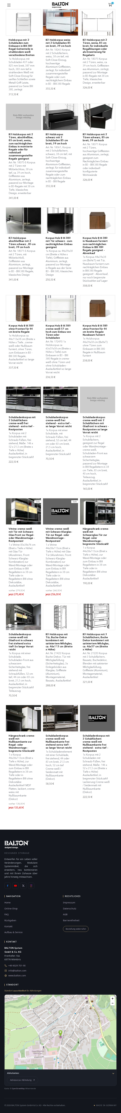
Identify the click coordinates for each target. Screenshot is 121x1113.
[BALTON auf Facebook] (7, 886)
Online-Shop (11, 908)
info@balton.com (17, 970)
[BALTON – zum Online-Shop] (16, 844)
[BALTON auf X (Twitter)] (23, 886)
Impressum (69, 902)
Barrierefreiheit (71, 920)
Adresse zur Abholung (21, 1080)
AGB (65, 914)
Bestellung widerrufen (76, 929)
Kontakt (8, 926)
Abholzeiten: (13, 1073)
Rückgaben (10, 920)
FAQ (6, 914)
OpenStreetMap (18, 1088)
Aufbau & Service (13, 932)
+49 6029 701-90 (17, 965)
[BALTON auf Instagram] (31, 886)
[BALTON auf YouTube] (15, 886)
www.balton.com (17, 975)
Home (7, 902)
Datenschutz (69, 908)
